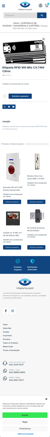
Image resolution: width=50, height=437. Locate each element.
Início (16, 23)
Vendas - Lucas (14, 370)
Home (5, 324)
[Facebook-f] (5, 311)
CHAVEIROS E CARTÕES (26, 26)
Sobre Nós (7, 328)
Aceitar (25, 415)
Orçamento (7, 335)
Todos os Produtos (10, 343)
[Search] (41, 15)
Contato (6, 332)
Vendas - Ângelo (14, 377)
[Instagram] (12, 311)
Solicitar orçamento (20, 96)
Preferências (25, 428)
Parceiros (6, 339)
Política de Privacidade (25, 434)
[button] (46, 399)
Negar (25, 422)
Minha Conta (8, 346)
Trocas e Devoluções (11, 350)
